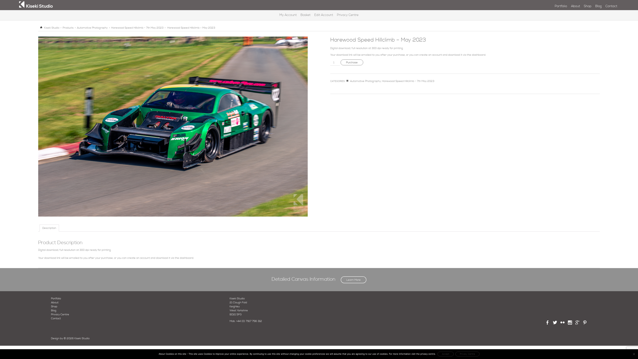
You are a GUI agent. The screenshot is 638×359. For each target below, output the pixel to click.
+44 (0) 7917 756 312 (249, 321)
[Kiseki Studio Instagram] (570, 323)
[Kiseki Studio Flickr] (562, 323)
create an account (430, 55)
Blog (598, 6)
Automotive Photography (92, 27)
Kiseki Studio (51, 27)
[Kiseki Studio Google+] (577, 323)
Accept (445, 354)
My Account (288, 15)
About (575, 6)
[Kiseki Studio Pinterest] (585, 323)
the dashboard (476, 55)
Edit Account (323, 15)
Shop (587, 6)
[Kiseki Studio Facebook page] (547, 323)
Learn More (353, 280)
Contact (611, 6)
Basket (306, 15)
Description (49, 228)
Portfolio (561, 6)
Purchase (352, 62)
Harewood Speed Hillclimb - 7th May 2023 (137, 27)
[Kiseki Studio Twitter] (555, 323)
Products (68, 27)
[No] (634, 354)
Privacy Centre (348, 15)
